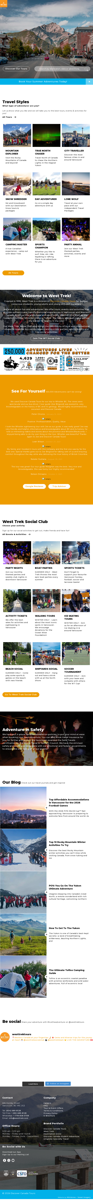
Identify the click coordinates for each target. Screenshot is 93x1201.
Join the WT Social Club (46, 338)
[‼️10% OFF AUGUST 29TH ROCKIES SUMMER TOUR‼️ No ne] (46, 1053)
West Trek (49, 1131)
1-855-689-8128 (19, 1113)
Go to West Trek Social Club (21, 694)
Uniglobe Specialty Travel (56, 1139)
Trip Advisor (59, 486)
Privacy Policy (51, 1113)
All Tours (7, 117)
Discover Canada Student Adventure (61, 1136)
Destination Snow (52, 1134)
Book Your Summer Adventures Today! (43, 81)
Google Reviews (34, 486)
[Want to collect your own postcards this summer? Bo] (15, 1071)
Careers (47, 1103)
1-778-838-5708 (21, 1116)
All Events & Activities (14, 534)
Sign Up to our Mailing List (15, 1154)
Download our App (11, 1152)
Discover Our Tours (16, 69)
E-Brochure (49, 1116)
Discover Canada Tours (63, 301)
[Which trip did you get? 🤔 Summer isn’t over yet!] (78, 1053)
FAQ (46, 1106)
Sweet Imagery (84, 1197)
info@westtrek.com (18, 1118)
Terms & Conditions (53, 1111)
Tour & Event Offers (53, 1108)
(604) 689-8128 (13, 1111)
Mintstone (71, 1197)
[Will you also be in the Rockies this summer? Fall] (46, 1071)
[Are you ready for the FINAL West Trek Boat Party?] (78, 1071)
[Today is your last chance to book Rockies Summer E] (15, 1053)
